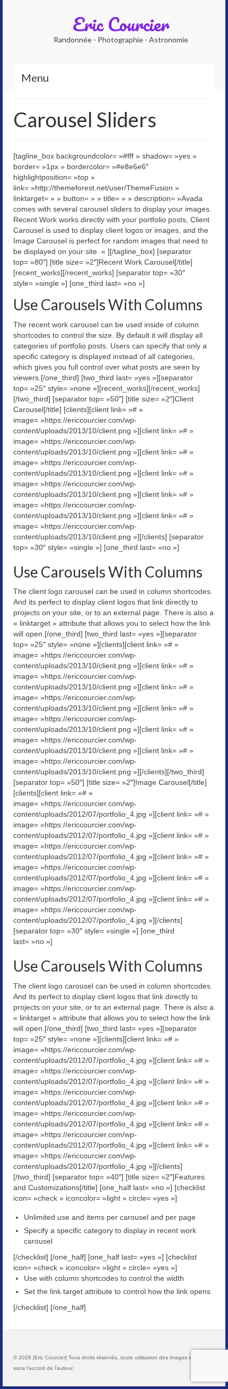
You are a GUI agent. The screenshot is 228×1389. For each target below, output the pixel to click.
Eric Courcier (121, 24)
